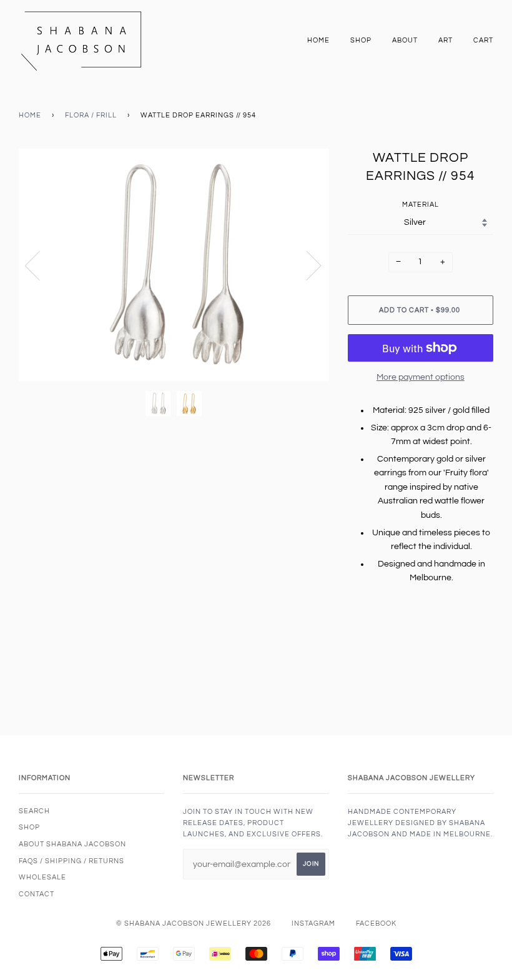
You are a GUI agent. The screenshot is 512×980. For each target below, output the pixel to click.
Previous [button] (40, 264)
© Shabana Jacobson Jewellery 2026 (193, 923)
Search (34, 811)
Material (420, 204)
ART (445, 40)
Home (318, 40)
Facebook (376, 923)
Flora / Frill (91, 115)
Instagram (313, 923)
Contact (36, 894)
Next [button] (306, 264)
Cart (483, 40)
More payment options (421, 377)
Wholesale (42, 877)
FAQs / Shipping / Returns (71, 861)
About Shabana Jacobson (72, 844)
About (405, 40)
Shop (361, 40)
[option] (174, 265)
